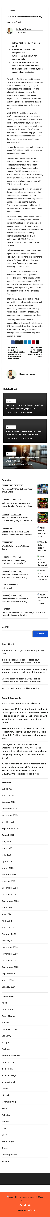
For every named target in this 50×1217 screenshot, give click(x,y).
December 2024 (10, 887)
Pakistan (8, 486)
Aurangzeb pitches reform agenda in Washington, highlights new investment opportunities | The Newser (21, 748)
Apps (4, 1002)
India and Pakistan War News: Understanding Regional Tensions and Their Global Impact (17, 520)
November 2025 (10, 815)
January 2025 (9, 881)
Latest (12, 11)
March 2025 (8, 868)
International (8, 1082)
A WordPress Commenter (14, 703)
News (6, 500)
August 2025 (8, 835)
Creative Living (9, 1029)
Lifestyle (6, 1095)
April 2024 (7, 921)
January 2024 (9, 940)
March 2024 (8, 927)
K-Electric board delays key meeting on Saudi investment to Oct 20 (24, 754)
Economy (6, 1035)
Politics (5, 1121)
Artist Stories (8, 1016)
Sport (4, 1128)
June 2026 (7, 788)
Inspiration (7, 1068)
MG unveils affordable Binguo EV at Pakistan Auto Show (35, 352)
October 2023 (9, 960)
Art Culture (7, 1009)
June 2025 (7, 848)
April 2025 (7, 861)
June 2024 (7, 907)
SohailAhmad (25, 29)
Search (5, 627)
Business (6, 1022)
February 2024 (9, 934)
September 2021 (10, 973)
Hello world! (7, 588)
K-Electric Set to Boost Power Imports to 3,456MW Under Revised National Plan (23, 770)
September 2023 (10, 967)
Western (6, 1161)
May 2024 (7, 914)
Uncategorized (11, 585)
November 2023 (10, 954)
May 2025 (7, 854)
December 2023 (10, 947)
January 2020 (9, 987)
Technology (8, 1141)
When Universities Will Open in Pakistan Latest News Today (15, 600)
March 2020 (8, 980)
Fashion (6, 1049)
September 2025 (10, 828)
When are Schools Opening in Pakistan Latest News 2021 (15, 562)
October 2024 (9, 894)
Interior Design (9, 1075)
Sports (5, 1134)
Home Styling (8, 1062)
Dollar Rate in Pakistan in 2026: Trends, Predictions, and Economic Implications (17, 534)
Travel (19, 486)
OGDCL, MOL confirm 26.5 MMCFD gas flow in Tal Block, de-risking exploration (23, 614)
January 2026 (9, 802)
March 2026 (8, 795)
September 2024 (10, 901)
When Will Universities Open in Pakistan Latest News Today (15, 576)
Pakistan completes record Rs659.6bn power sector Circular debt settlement (16, 353)
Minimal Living (9, 1101)
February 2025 (9, 874)
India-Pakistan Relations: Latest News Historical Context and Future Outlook (17, 506)
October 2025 (9, 821)
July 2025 (6, 841)
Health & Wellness (11, 1055)
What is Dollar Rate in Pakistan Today (20, 688)
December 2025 (10, 808)
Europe (5, 1042)
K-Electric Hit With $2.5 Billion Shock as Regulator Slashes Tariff (25, 735)
